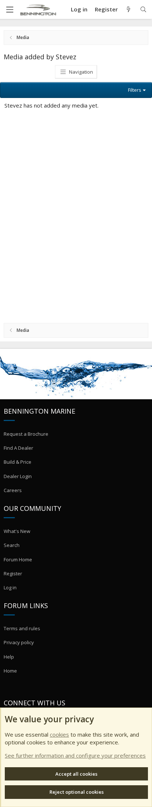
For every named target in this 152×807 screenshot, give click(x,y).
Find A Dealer (18, 448)
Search (12, 545)
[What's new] (128, 9)
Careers (13, 490)
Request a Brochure (26, 434)
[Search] (143, 9)
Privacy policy (19, 642)
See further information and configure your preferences (75, 755)
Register (13, 573)
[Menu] (9, 9)
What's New (17, 531)
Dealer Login (18, 476)
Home (10, 670)
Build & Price (17, 462)
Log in (10, 587)
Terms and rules (22, 628)
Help (9, 656)
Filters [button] (134, 90)
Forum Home (18, 559)
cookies (59, 734)
